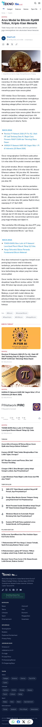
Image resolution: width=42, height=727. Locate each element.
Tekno (4, 609)
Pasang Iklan (5, 724)
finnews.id (5, 647)
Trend (5, 694)
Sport (4, 616)
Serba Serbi (34, 709)
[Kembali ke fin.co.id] (3, 8)
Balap (5, 702)
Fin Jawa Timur (6, 657)
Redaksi (4, 632)
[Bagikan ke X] (23, 721)
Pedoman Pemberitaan (9, 635)
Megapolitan (26, 616)
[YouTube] (21, 590)
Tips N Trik (32, 678)
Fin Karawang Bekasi (8, 660)
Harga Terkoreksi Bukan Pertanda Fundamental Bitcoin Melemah (17, 251)
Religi (20, 694)
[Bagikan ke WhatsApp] (3, 44)
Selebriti (13, 709)
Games (25, 9)
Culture (12, 694)
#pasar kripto (7, 317)
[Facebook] (13, 590)
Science (18, 9)
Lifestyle (5, 612)
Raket (19, 702)
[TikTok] (3, 590)
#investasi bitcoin (21, 313)
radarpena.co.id (7, 650)
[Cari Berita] (35, 3)
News (4, 606)
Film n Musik (23, 709)
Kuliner (14, 690)
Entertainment (7, 619)
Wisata (22, 690)
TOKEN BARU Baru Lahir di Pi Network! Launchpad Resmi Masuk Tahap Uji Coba (19, 244)
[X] (10, 590)
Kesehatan (25, 619)
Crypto (10, 13)
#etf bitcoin (19, 317)
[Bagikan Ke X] (12, 44)
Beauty (30, 690)
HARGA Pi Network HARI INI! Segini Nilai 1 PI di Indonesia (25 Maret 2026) (21, 146)
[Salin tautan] (16, 44)
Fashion (5, 690)
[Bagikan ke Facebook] (7, 44)
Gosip (5, 709)
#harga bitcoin (31, 317)
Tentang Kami (6, 629)
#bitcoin (9, 313)
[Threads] (17, 590)
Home (3, 13)
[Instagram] (6, 590)
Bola (11, 702)
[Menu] (39, 3)
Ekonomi (25, 612)
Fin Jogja (4, 653)
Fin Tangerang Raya (8, 663)
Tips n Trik (34, 9)
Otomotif (25, 606)
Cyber (5, 682)
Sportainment (28, 702)
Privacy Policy (6, 638)
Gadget (10, 9)
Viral (23, 609)
